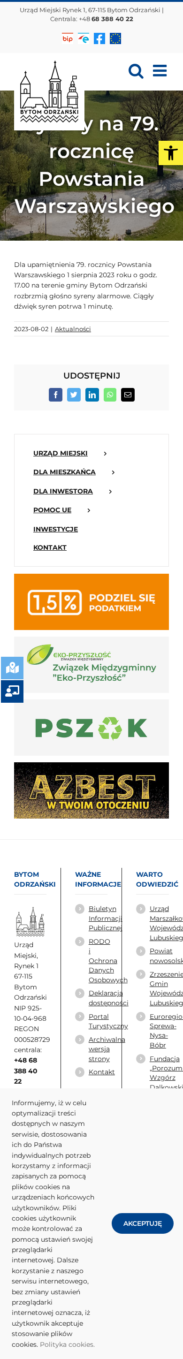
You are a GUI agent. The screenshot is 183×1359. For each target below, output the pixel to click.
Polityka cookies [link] (66, 1344)
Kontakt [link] (98, 1072)
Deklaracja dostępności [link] (98, 998)
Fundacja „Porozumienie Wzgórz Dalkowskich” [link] (159, 1073)
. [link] (94, 1344)
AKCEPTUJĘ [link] (142, 1223)
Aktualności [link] (73, 329)
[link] (171, 153)
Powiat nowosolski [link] (159, 955)
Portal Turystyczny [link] (98, 1021)
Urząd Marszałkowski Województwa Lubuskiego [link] (159, 922)
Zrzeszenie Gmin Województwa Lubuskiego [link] (159, 988)
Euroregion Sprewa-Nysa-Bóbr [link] (159, 1030)
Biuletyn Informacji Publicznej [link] (98, 918)
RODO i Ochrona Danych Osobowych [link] (98, 960)
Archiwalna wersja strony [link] (98, 1049)
